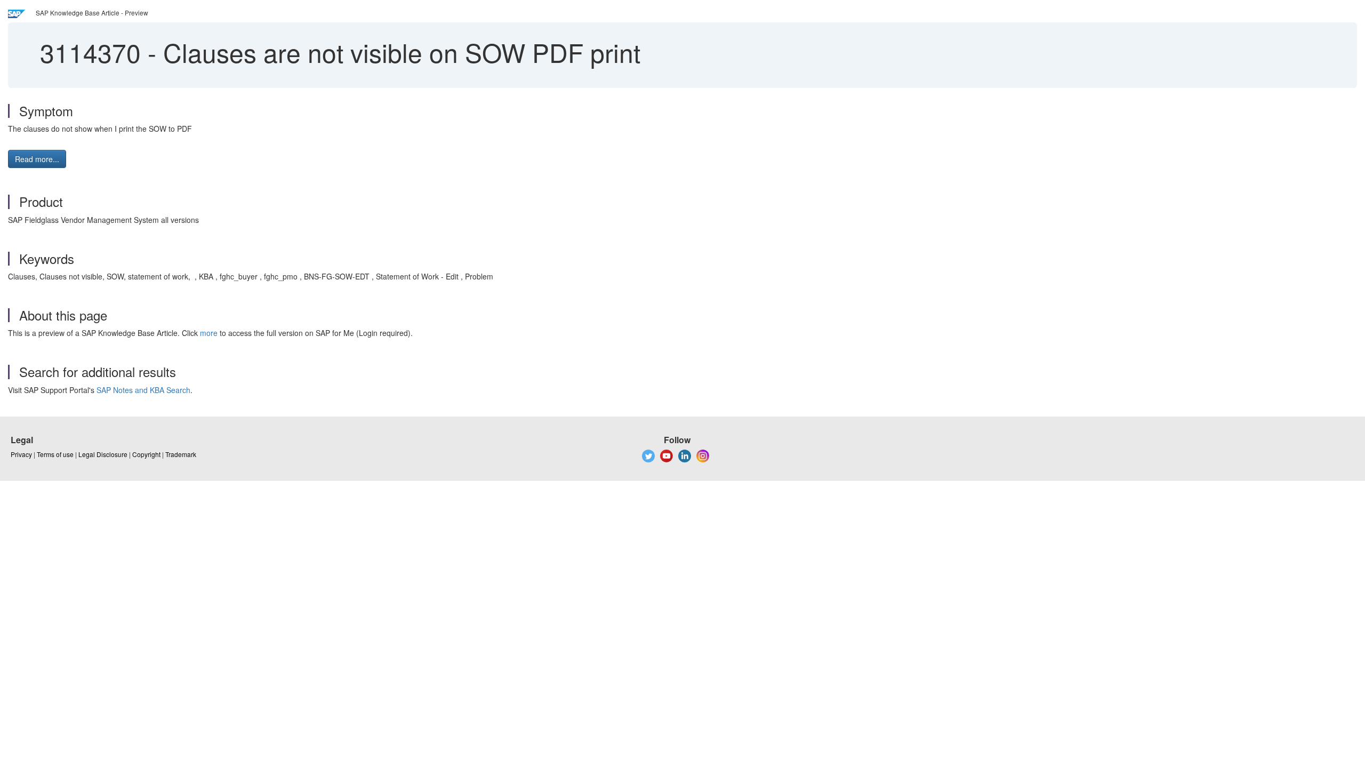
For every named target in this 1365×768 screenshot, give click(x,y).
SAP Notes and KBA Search (143, 390)
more (209, 332)
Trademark (180, 454)
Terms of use (55, 454)
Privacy (21, 454)
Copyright (146, 454)
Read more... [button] (37, 159)
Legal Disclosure (102, 454)
